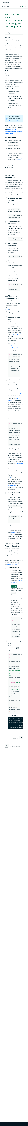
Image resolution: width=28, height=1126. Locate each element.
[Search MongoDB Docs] (20, 6)
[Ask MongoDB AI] (23, 6)
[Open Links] (25, 2)
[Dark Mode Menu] (25, 6)
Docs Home (7, 10)
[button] (13, 716)
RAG (21, 125)
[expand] (22, 167)
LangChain (18, 10)
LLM (17, 567)
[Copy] (22, 215)
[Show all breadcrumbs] (13, 11)
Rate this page (8, 37)
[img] (6, 40)
